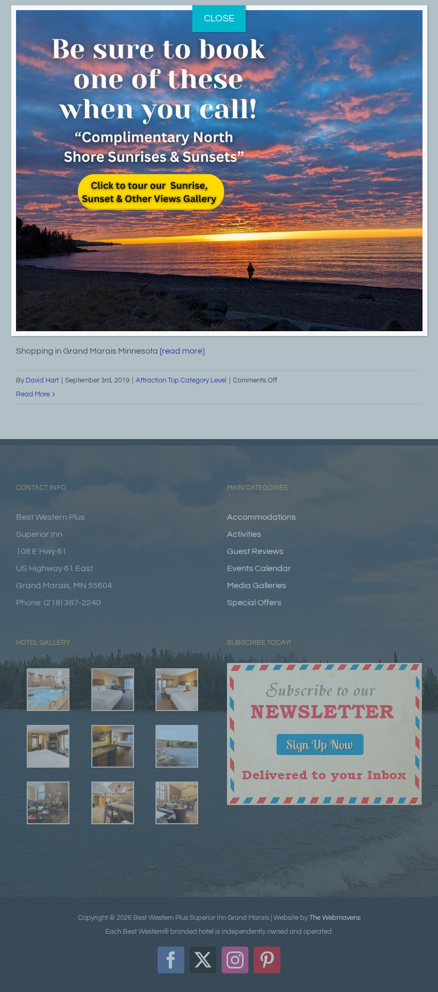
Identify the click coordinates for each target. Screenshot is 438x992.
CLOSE (219, 18)
